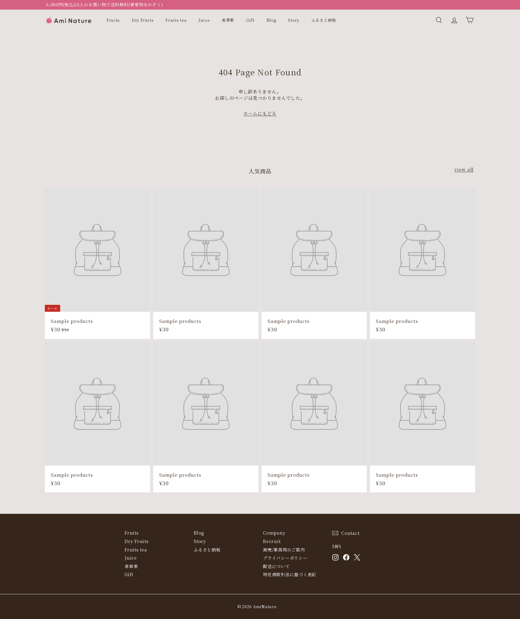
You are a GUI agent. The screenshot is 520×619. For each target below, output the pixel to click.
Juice (204, 20)
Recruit (271, 541)
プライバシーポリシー (285, 558)
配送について (276, 566)
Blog (271, 20)
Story (293, 20)
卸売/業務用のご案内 (284, 550)
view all (464, 169)
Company (274, 533)
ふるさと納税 (323, 20)
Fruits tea (176, 20)
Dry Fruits (143, 20)
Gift (250, 20)
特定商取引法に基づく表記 (289, 574)
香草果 (228, 20)
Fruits (113, 20)
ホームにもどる (260, 113)
